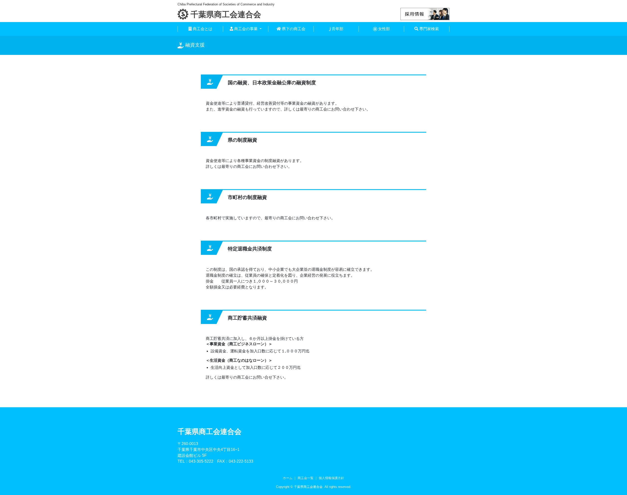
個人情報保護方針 (331, 478)
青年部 (337, 29)
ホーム (287, 478)
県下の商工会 (293, 29)
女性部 (383, 29)
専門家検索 (428, 29)
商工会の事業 (246, 29)
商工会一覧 (306, 478)
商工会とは (202, 29)
